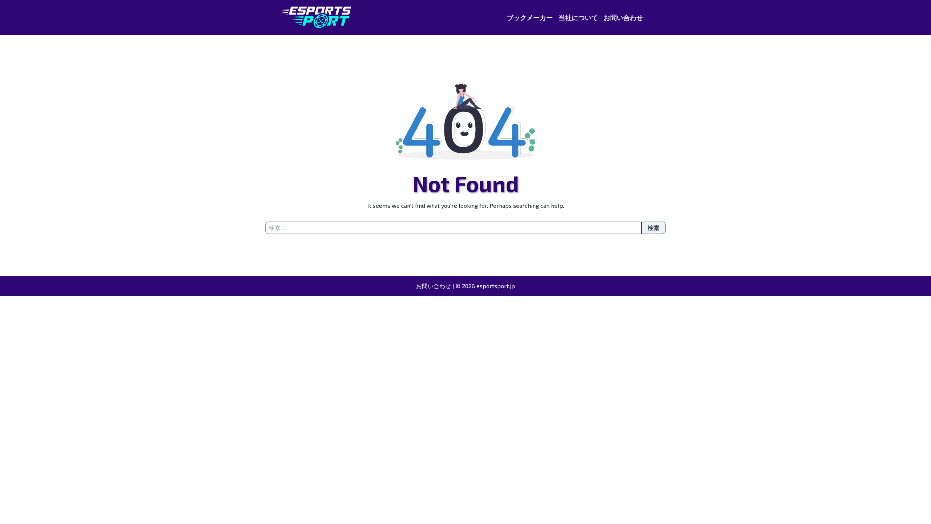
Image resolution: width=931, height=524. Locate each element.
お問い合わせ (623, 17)
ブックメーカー (530, 17)
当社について (578, 17)
